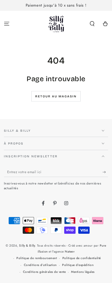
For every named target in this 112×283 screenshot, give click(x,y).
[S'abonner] (105, 172)
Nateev (69, 251)
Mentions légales (82, 272)
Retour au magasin (56, 96)
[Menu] (6, 24)
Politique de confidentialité (81, 258)
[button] (92, 24)
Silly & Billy (27, 245)
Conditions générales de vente (44, 272)
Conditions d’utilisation (40, 265)
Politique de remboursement (36, 258)
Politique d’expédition (77, 265)
